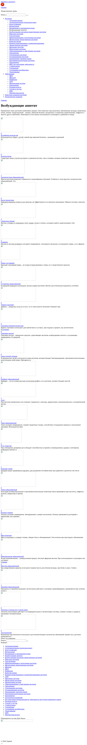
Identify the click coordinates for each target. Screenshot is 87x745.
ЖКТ (11, 76)
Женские (12, 78)
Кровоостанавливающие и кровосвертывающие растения (26, 675)
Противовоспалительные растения (21, 60)
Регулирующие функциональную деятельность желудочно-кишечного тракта (33, 699)
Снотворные (13, 68)
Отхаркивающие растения (18, 57)
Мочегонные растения (17, 49)
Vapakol (3, 7)
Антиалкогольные (15, 20)
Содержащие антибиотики (19, 70)
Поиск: (3, 15)
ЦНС (11, 91)
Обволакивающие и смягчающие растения (24, 51)
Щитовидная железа (16, 93)
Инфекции (13, 79)
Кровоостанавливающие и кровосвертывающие (26, 43)
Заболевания (9, 74)
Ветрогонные (14, 26)
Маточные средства (16, 47)
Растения (8, 18)
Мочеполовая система (17, 83)
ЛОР (11, 81)
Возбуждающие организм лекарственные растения (27, 32)
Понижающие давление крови (20, 59)
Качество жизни (15, 41)
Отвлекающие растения (18, 55)
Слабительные (14, 66)
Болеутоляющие (15, 24)
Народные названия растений (16, 95)
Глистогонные (14, 36)
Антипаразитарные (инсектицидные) (22, 22)
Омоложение (14, 53)
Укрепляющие (14, 72)
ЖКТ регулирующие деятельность (21, 64)
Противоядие (14, 62)
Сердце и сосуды (15, 89)
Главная (4, 100)
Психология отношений (13, 698)
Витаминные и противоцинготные (22, 28)
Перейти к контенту (8, 2)
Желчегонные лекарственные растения (23, 39)
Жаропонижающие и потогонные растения (25, 38)
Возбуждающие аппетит (14, 656)
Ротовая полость (15, 87)
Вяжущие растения (16, 34)
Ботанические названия (13, 97)
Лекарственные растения (18, 45)
